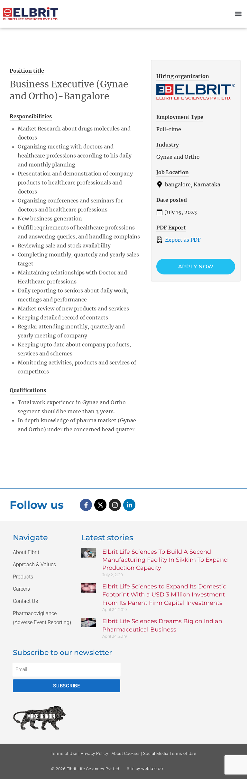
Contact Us (25, 601)
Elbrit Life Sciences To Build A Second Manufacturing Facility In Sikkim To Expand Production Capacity (165, 559)
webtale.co (152, 768)
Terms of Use (64, 753)
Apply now (196, 267)
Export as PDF (182, 240)
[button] (238, 14)
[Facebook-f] (86, 505)
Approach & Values (34, 564)
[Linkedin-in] (129, 505)
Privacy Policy (94, 753)
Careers (21, 589)
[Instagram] (115, 505)
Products (23, 577)
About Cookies (126, 753)
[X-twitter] (100, 505)
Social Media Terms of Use (170, 753)
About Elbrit (26, 552)
